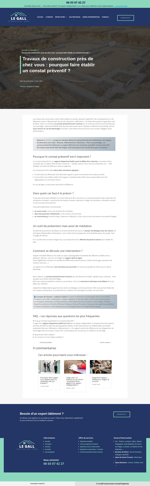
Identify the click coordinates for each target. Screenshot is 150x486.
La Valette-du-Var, (136, 447)
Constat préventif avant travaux (91, 452)
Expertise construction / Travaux (91, 449)
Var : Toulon (119, 441)
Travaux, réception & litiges (29, 86)
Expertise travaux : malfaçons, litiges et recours (100, 379)
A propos (49, 17)
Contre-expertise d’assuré (89, 444)
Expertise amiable (86, 441)
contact (126, 18)
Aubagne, (118, 455)
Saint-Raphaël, (129, 444)
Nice (141, 462)
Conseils (105, 17)
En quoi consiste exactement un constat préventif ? (54, 321)
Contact (47, 447)
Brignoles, (118, 449)
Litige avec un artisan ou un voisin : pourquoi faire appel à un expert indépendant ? (74, 381)
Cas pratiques (74, 17)
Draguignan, (119, 444)
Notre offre (60, 17)
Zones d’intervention (91, 17)
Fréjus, (134, 441)
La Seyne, (127, 441)
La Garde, (126, 447)
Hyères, (139, 441)
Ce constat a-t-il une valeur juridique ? (49, 337)
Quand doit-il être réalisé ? (45, 335)
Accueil (40, 17)
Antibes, (137, 462)
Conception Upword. (37, 483)
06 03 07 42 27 (75, 2)
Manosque (138, 457)
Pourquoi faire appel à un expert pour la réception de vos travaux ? (49, 380)
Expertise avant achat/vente (90, 447)
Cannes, (130, 462)
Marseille (125, 455)
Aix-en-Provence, (136, 452)
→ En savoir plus (120, 6)
